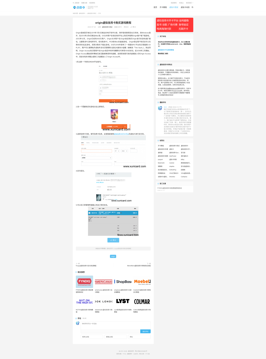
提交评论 (145, 331)
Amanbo (172, 176)
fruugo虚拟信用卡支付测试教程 (86, 266)
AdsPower (172, 156)
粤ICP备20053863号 (141, 351)
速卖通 (160, 152)
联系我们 (189, 3)
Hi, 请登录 (76, 3)
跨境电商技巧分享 (186, 163)
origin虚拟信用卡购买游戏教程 (113, 22)
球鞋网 (160, 166)
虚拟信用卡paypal (174, 152)
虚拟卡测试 (173, 7)
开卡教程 (163, 7)
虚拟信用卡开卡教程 (186, 149)
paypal (160, 159)
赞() (133, 27)
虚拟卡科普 (173, 159)
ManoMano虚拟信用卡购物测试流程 (139, 266)
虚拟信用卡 (79, 7)
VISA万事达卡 (173, 173)
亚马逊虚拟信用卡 (186, 166)
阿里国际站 (161, 173)
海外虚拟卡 (184, 156)
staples (171, 166)
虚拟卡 (171, 149)
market (171, 163)
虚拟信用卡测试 (91, 13)
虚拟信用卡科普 (163, 149)
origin (113, 256)
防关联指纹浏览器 (163, 170)
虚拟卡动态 (185, 7)
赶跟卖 (183, 170)
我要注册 (84, 3)
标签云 (181, 3)
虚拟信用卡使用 (163, 156)
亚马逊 (183, 152)
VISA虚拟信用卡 (186, 173)
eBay (182, 159)
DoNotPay (172, 170)
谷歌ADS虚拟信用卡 (163, 176)
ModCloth (161, 163)
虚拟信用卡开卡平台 (121, 134)
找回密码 (174, 3)
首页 (155, 7)
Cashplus (184, 176)
